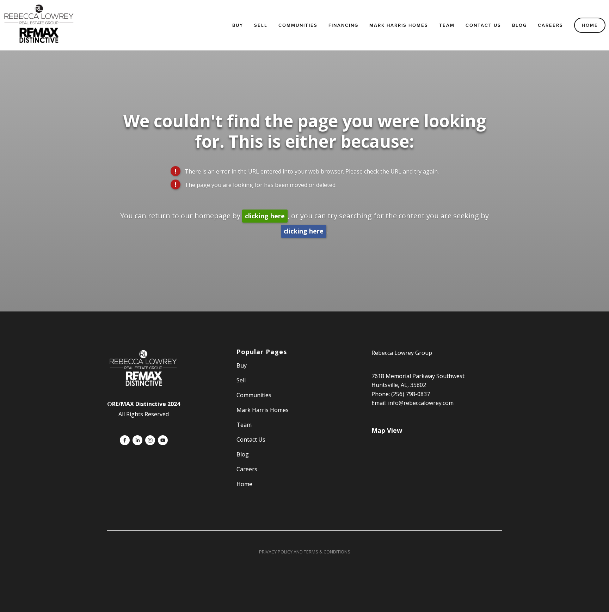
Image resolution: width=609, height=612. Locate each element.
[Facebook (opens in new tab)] (125, 440)
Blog (519, 25)
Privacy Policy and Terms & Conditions (304, 552)
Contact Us (483, 25)
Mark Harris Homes (398, 25)
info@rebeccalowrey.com (421, 403)
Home (590, 25)
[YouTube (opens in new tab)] (163, 440)
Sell (241, 380)
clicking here (265, 216)
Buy (237, 25)
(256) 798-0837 (410, 394)
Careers (550, 25)
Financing (343, 25)
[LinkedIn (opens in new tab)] (137, 440)
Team (447, 25)
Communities (298, 25)
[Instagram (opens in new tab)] (150, 440)
